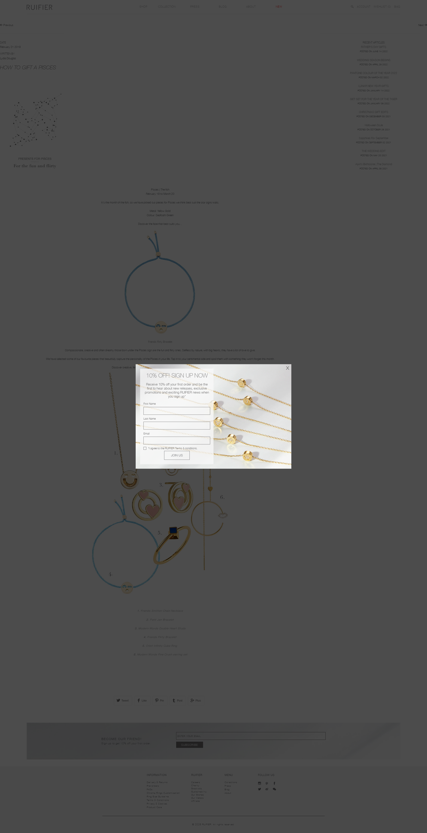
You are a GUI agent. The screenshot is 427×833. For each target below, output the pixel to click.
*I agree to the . (172, 448)
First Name (149, 404)
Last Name (149, 418)
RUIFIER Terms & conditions (181, 448)
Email (146, 433)
